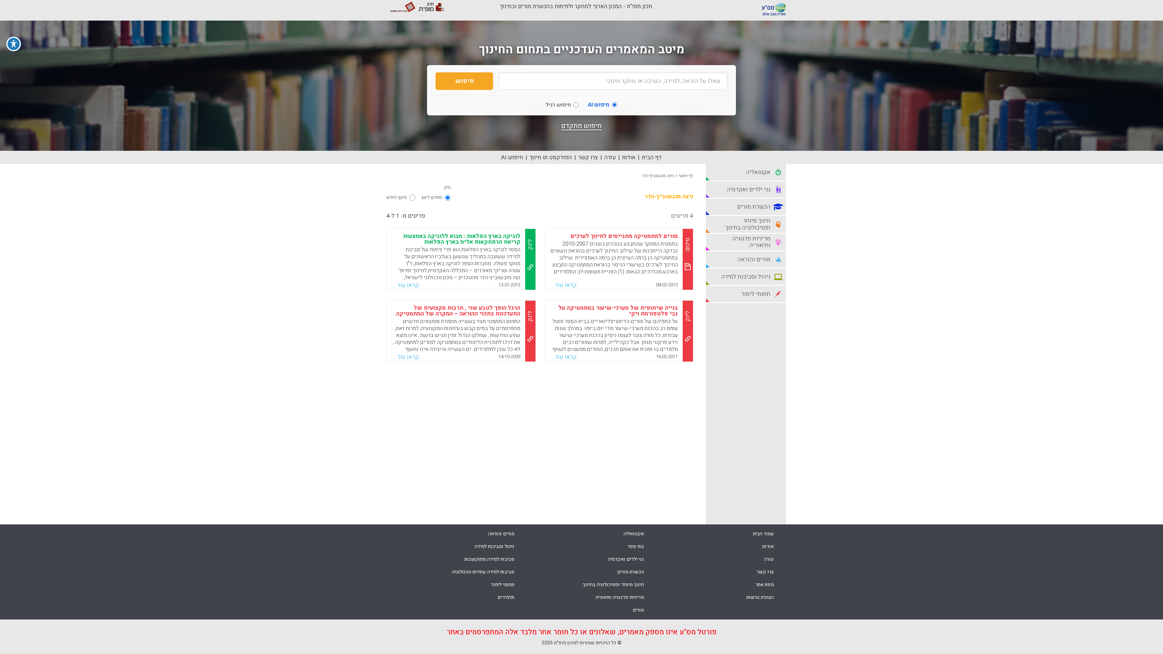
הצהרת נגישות (760, 597)
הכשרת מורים (630, 572)
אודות (628, 157)
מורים (638, 610)
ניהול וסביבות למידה (494, 546)
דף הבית (652, 157)
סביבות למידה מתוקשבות (489, 559)
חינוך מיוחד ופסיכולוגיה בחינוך (613, 584)
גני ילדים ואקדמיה (626, 559)
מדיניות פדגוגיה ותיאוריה (619, 597)
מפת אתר (765, 584)
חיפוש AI (512, 157)
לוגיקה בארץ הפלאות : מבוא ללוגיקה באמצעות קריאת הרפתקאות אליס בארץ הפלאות (461, 239)
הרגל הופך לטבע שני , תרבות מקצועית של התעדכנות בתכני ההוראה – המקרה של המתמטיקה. (457, 311)
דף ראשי (686, 176)
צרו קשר (588, 157)
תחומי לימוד (502, 584)
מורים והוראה (501, 533)
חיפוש (464, 81)
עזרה (610, 157)
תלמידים (506, 597)
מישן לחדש (396, 197)
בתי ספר (636, 546)
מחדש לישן (432, 197)
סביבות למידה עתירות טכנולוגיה (483, 572)
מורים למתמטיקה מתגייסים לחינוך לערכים (624, 236)
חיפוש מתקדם (581, 126)
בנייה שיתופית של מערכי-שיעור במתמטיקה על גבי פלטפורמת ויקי (618, 311)
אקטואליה (634, 533)
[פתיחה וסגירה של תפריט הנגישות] (13, 44)
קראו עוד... (563, 285)
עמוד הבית (763, 533)
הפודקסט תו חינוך (550, 157)
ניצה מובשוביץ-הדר (658, 176)
